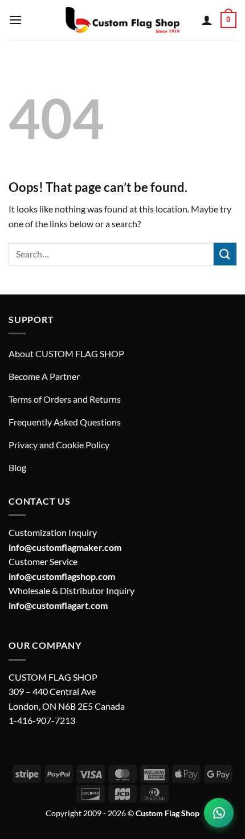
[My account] (207, 19)
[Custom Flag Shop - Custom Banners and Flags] (122, 20)
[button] (15, 20)
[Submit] (225, 254)
